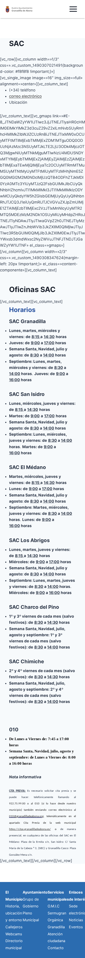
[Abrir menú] (73, 9)
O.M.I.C (54, 906)
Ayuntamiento (35, 892)
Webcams (13, 934)
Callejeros (13, 927)
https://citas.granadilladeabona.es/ (30, 829)
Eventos (76, 927)
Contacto (56, 948)
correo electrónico (25, 96)
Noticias (76, 920)
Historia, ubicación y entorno (13, 913)
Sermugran (57, 913)
